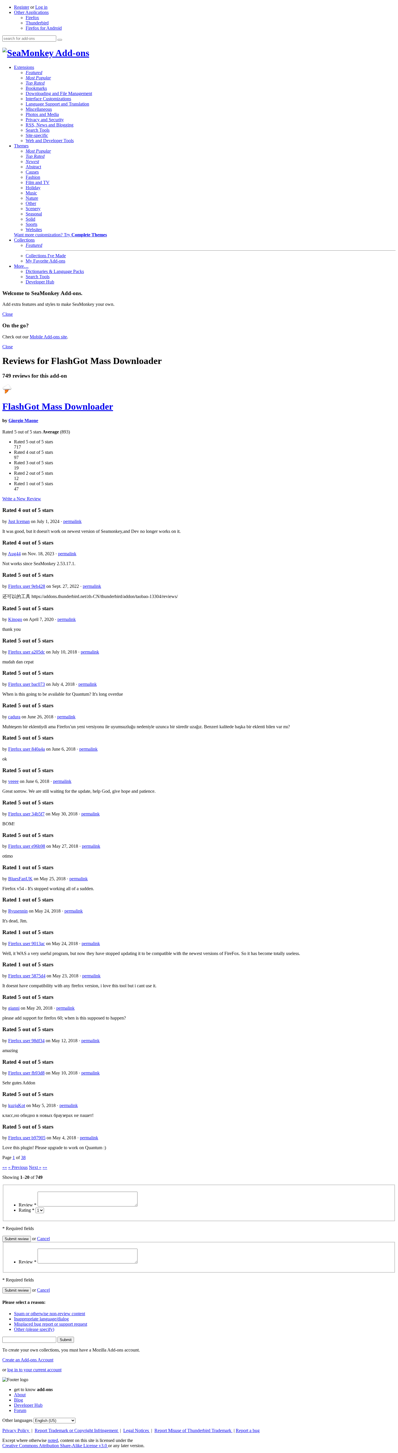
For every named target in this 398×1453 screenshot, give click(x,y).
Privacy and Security (45, 119)
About (20, 1394)
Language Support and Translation (57, 103)
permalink (72, 521)
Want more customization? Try (60, 234)
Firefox (32, 17)
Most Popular (38, 77)
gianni (14, 1008)
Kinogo (15, 619)
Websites (34, 229)
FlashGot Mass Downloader (57, 406)
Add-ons (71, 53)
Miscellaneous (39, 109)
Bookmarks (36, 88)
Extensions (24, 67)
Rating (26, 1210)
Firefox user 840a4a (26, 749)
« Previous (18, 1167)
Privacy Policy (16, 1430)
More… (21, 266)
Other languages (17, 1420)
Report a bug (248, 1430)
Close (7, 314)
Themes (21, 145)
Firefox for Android (44, 28)
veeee (13, 781)
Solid (30, 219)
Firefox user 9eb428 (26, 586)
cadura (14, 716)
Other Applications (31, 12)
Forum (20, 1410)
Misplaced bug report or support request (50, 1324)
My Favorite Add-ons (45, 260)
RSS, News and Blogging (49, 124)
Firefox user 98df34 (26, 1040)
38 (23, 1157)
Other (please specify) (34, 1329)
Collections (24, 240)
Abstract (33, 166)
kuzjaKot (16, 1105)
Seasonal (34, 213)
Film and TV (38, 182)
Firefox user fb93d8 (26, 1072)
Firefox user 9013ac (26, 943)
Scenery (33, 208)
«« (4, 1167)
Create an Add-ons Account (27, 1359)
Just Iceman (19, 521)
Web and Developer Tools (50, 140)
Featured (34, 72)
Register (21, 7)
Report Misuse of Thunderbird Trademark (193, 1430)
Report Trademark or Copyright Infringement (77, 1430)
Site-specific (37, 135)
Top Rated (35, 83)
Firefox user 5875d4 (26, 975)
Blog (18, 1399)
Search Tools (38, 130)
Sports (31, 224)
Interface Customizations (48, 98)
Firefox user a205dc (26, 651)
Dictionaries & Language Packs (55, 271)
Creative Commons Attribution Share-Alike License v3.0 (55, 1445)
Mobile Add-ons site (48, 336)
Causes (32, 171)
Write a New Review (21, 498)
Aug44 (14, 553)
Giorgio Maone (23, 420)
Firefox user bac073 (26, 684)
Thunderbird (37, 22)
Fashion (33, 177)
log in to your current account (34, 1369)
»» (45, 1167)
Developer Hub (40, 281)
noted (53, 1440)
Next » (35, 1167)
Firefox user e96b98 (26, 846)
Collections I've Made (46, 255)
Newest (32, 161)
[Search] (59, 40)
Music (31, 192)
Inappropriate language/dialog (41, 1318)
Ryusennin (18, 910)
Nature (32, 198)
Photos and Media (42, 114)
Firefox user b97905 (26, 1137)
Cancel (43, 1238)
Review (27, 1204)
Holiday (33, 187)
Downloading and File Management (59, 93)
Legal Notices (136, 1430)
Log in (41, 7)
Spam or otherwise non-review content (49, 1313)
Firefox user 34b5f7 (26, 813)
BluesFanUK (20, 878)
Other (31, 203)
